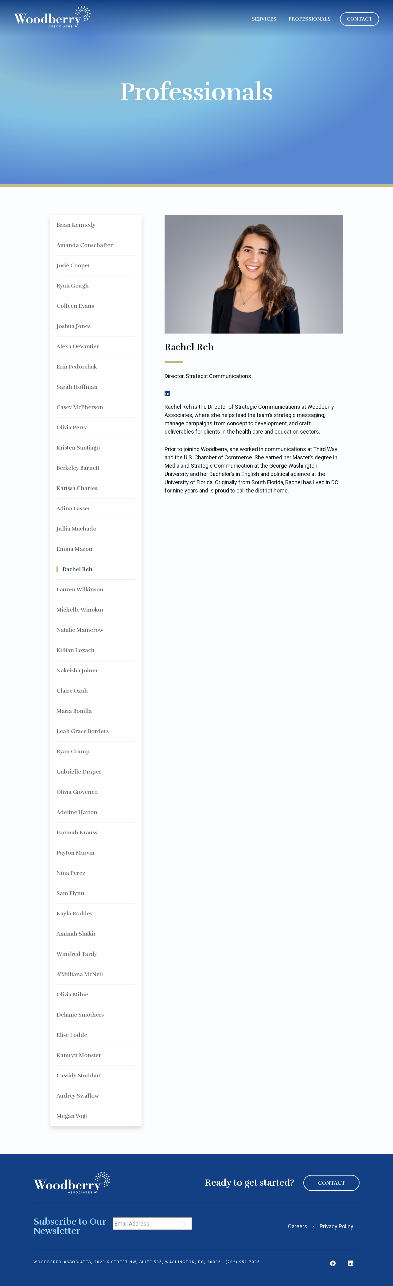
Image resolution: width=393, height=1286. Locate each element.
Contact (331, 1183)
